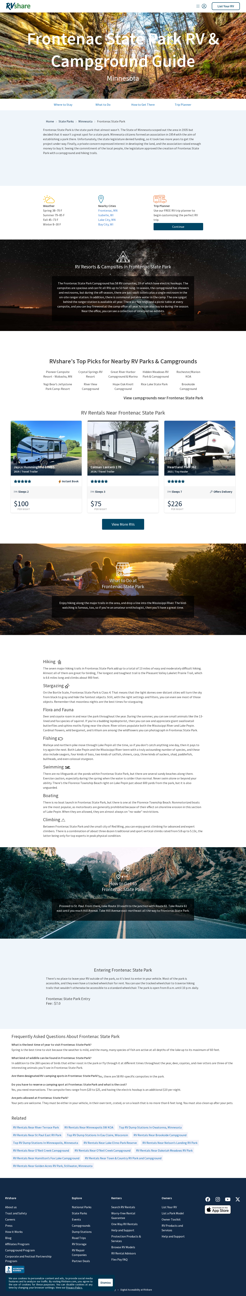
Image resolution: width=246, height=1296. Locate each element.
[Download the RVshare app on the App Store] (218, 1209)
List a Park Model (173, 1213)
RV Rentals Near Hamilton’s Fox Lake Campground (46, 1158)
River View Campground (90, 386)
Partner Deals (81, 1261)
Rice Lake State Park (154, 384)
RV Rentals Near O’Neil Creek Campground (41, 1150)
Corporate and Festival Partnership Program (28, 1258)
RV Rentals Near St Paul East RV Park (37, 1135)
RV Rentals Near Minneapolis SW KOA (88, 1127)
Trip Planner (183, 104)
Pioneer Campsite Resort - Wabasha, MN (57, 374)
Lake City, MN (107, 220)
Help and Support (122, 1230)
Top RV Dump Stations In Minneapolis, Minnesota (45, 1143)
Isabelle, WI (106, 215)
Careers (10, 1219)
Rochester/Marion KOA (188, 374)
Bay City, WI (105, 224)
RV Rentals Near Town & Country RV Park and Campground (123, 1158)
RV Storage (79, 1244)
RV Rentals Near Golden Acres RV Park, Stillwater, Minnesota (52, 1166)
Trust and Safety (16, 1213)
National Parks (81, 1207)
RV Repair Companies (79, 1252)
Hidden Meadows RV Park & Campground (156, 374)
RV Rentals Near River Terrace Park (36, 1127)
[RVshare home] (18, 6)
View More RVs (123, 524)
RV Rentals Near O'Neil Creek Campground (102, 1150)
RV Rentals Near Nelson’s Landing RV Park (169, 1143)
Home (50, 121)
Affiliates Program (17, 1244)
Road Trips (79, 1238)
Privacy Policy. (74, 1287)
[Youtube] (230, 1198)
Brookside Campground (188, 386)
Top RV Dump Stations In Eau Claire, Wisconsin (97, 1135)
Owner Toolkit (171, 1219)
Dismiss (106, 1282)
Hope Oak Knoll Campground (123, 386)
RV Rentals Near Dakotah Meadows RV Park (164, 1150)
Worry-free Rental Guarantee (123, 1215)
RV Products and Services (172, 1228)
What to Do (103, 104)
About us (11, 1207)
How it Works (14, 1232)
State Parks (66, 121)
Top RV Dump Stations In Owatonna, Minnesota (150, 1127)
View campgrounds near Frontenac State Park (163, 397)
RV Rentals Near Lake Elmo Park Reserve (110, 1143)
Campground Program (20, 1250)
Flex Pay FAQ (119, 1259)
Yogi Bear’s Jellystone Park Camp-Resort (57, 386)
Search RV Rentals (123, 1207)
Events (76, 1219)
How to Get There (143, 104)
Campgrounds (81, 1225)
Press (8, 1225)
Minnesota (85, 121)
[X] (238, 1198)
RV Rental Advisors (123, 1253)
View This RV (46, 494)
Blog (8, 1238)
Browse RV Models (123, 1247)
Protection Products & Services (126, 1238)
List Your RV (226, 6)
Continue (178, 227)
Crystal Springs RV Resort (90, 374)
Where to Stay (63, 104)
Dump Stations (82, 1232)
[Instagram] (220, 1198)
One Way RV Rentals (124, 1224)
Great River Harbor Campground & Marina (123, 374)
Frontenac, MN (108, 210)
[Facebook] (210, 1198)
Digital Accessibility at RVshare (136, 1289)
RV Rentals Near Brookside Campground (160, 1135)
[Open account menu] (201, 6)
